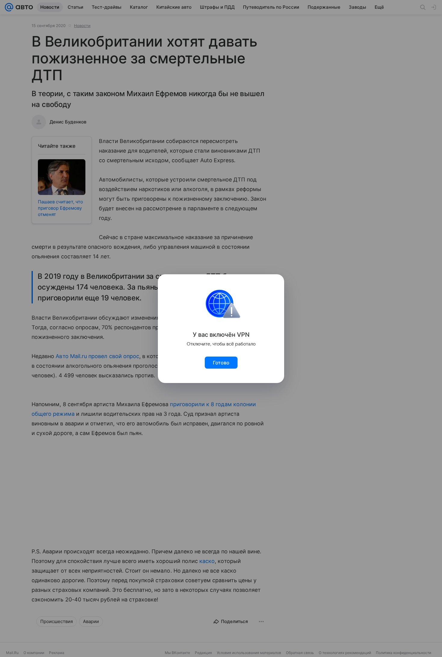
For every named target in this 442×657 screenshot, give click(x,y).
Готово (221, 363)
